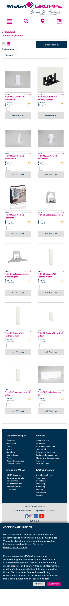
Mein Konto (41, 492)
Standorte (10, 452)
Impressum (40, 510)
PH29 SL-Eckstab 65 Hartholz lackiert (50, 334)
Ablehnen (39, 584)
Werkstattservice (14, 484)
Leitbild (9, 446)
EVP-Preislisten (42, 464)
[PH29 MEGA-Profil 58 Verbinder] (18, 197)
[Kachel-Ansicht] (8, 44)
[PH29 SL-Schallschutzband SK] (51, 374)
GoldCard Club (42, 441)
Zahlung (39, 489)
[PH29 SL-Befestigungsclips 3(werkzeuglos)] (18, 256)
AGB (16, 510)
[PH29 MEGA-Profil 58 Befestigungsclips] (50, 79)
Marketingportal (13, 486)
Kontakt (39, 495)
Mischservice (12, 481)
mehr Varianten (18, 115)
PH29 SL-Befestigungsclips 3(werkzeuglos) (17, 275)
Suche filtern (52, 44)
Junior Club (41, 449)
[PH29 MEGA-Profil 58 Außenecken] (17, 79)
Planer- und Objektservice (47, 458)
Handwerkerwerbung (45, 452)
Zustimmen (54, 584)
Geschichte (11, 443)
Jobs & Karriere (13, 464)
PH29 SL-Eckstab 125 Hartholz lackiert (14, 334)
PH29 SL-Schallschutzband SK (49, 393)
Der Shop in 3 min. (44, 475)
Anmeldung (41, 478)
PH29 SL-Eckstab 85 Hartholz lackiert (17, 393)
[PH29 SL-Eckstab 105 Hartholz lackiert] (51, 256)
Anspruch (10, 449)
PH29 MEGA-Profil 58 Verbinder (14, 216)
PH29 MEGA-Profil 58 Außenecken (14, 98)
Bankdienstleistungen (45, 446)
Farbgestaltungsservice (46, 455)
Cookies (51, 510)
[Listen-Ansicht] (3, 44)
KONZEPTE (11, 489)
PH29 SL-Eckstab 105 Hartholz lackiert (47, 275)
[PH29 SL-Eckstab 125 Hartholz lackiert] (18, 315)
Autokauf (40, 461)
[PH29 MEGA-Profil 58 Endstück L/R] (18, 138)
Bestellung (41, 481)
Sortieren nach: (9, 49)
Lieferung (40, 484)
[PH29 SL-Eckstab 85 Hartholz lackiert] (18, 374)
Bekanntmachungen (15, 461)
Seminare (40, 443)
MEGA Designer (13, 475)
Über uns (10, 441)
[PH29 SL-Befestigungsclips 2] (51, 197)
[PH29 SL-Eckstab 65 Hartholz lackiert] (51, 315)
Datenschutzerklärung (15, 547)
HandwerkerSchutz (15, 478)
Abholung (40, 486)
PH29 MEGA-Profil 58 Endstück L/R (14, 157)
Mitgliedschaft (12, 455)
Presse (9, 458)
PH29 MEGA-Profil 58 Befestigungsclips (47, 98)
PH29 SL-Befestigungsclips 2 (50, 215)
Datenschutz (26, 510)
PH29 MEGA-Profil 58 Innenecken (47, 157)
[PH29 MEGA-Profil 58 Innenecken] (51, 138)
